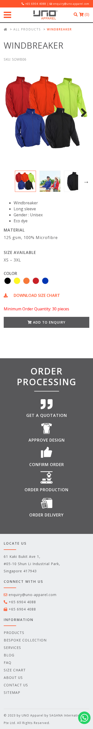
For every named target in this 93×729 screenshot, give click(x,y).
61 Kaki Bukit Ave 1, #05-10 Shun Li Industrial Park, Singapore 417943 (32, 563)
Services (12, 647)
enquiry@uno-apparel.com (71, 3)
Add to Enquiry (48, 322)
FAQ (7, 662)
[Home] (5, 29)
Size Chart (15, 670)
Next (82, 113)
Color (10, 273)
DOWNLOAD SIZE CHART (36, 295)
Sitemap (12, 692)
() (86, 14)
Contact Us (16, 685)
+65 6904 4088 (22, 602)
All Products (27, 29)
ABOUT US (13, 677)
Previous (7, 181)
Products (14, 632)
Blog (9, 655)
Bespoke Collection (25, 640)
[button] (7, 281)
